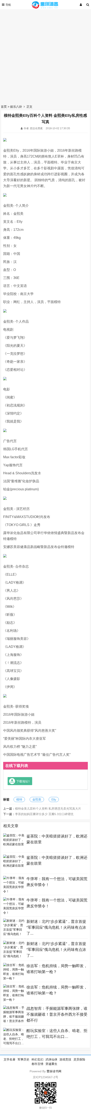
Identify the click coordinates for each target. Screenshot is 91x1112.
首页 (4, 106)
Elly (53, 799)
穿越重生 (51, 1064)
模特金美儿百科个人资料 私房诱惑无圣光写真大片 (48, 808)
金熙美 (36, 799)
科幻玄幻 (37, 1059)
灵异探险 (79, 1059)
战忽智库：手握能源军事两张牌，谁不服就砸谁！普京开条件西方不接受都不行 (56, 1014)
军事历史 (23, 1059)
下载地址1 (23, 781)
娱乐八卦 (16, 106)
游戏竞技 (65, 1059)
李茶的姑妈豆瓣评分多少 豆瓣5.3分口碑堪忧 (44, 814)
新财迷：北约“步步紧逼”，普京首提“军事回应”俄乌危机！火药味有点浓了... (56, 927)
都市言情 (37, 1064)
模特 (19, 799)
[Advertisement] (45, 56)
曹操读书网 (54, 1071)
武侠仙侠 (51, 1059)
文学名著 (9, 1059)
